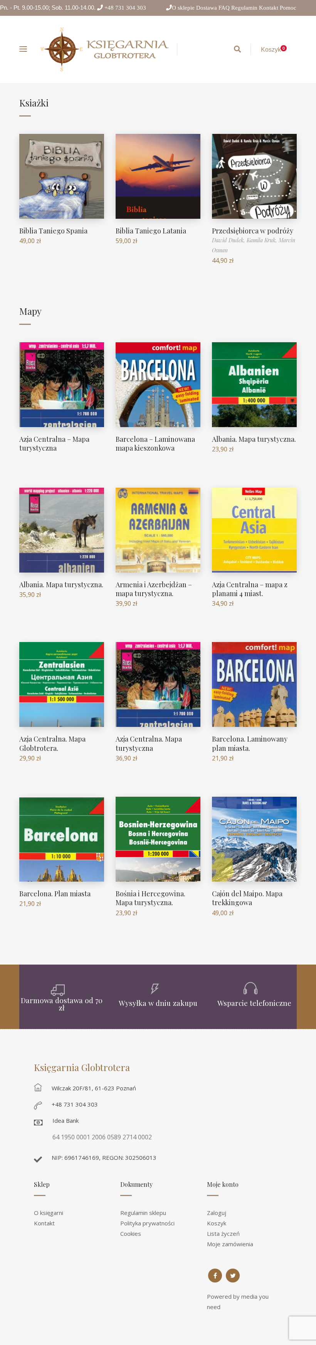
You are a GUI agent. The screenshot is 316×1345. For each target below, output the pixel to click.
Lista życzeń (223, 1233)
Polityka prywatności (147, 1223)
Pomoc (288, 7)
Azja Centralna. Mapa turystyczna (149, 743)
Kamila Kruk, (263, 240)
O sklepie (184, 7)
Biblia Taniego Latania (151, 230)
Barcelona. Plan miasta (55, 893)
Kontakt (269, 7)
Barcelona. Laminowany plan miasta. (249, 743)
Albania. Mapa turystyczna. (254, 439)
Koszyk (216, 1223)
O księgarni (48, 1213)
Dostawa (207, 7)
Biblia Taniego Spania (53, 230)
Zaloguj (216, 1213)
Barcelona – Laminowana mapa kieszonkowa (155, 443)
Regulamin (245, 7)
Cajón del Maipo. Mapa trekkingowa (247, 898)
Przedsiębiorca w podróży (252, 230)
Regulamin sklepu (143, 1213)
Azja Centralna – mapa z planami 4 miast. (249, 589)
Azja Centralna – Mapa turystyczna (54, 443)
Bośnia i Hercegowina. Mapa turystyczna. (150, 898)
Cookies (130, 1233)
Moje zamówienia (230, 1244)
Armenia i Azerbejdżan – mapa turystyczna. (154, 589)
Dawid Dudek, (229, 240)
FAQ (225, 7)
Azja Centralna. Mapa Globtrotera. (52, 743)
